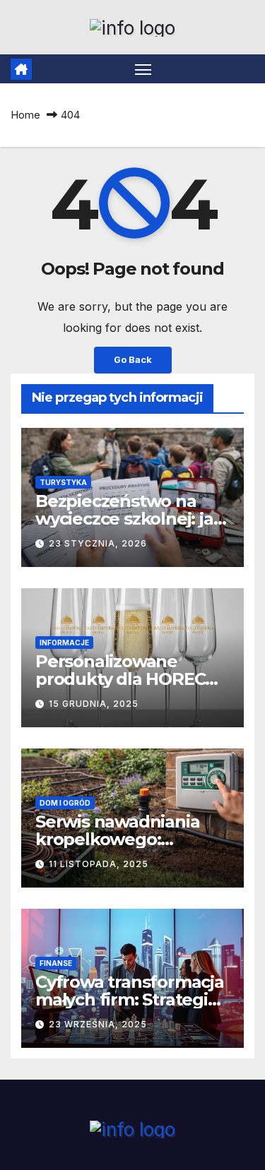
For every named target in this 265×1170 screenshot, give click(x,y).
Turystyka (63, 482)
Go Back (133, 359)
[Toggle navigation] (143, 69)
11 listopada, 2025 (98, 864)
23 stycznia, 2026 (98, 543)
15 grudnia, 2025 (94, 703)
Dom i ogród (65, 803)
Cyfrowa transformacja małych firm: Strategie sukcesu (129, 999)
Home (25, 114)
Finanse (56, 963)
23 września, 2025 (98, 1024)
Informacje (64, 642)
